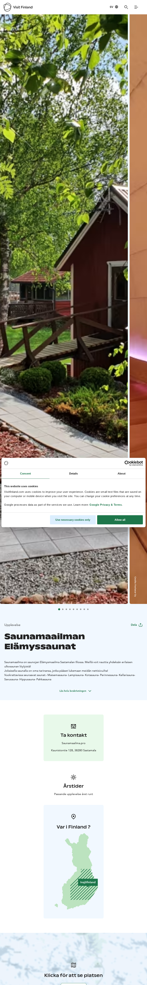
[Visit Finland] (18, 7)
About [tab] (121, 473)
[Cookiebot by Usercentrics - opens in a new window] (127, 463)
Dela (134, 624)
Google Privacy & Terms (105, 504)
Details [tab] (73, 473)
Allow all (120, 519)
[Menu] (136, 7)
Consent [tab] (25, 473)
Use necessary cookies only (72, 519)
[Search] (126, 7)
